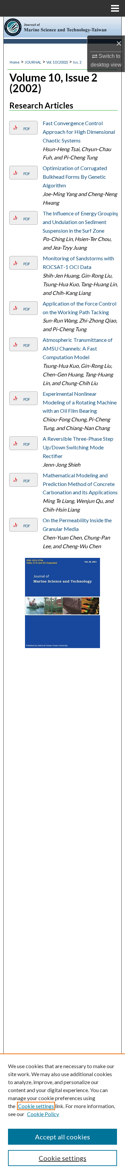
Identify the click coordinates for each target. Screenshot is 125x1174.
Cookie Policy (43, 1114)
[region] (62, 1114)
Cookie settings (36, 1106)
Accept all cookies (62, 1137)
